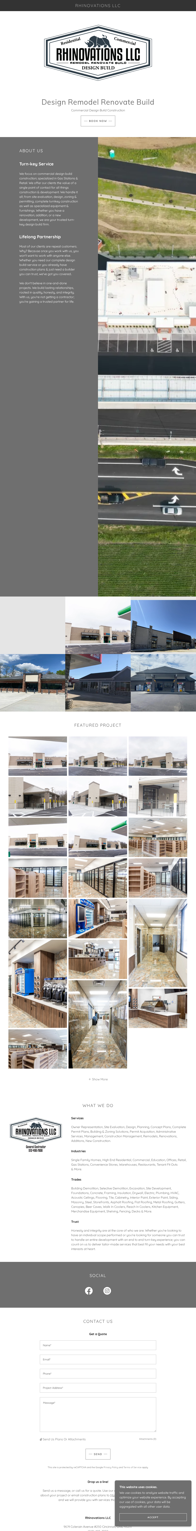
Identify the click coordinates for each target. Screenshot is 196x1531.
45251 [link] (128, 1527)
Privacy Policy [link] (111, 1467)
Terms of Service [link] (132, 1467)
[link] (98, 6)
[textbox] (98, 1345)
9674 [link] (67, 1527)
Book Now (98, 121)
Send (98, 1454)
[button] (98, 1079)
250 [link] (98, 1527)
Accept (153, 1517)
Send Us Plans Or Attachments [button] (64, 1439)
